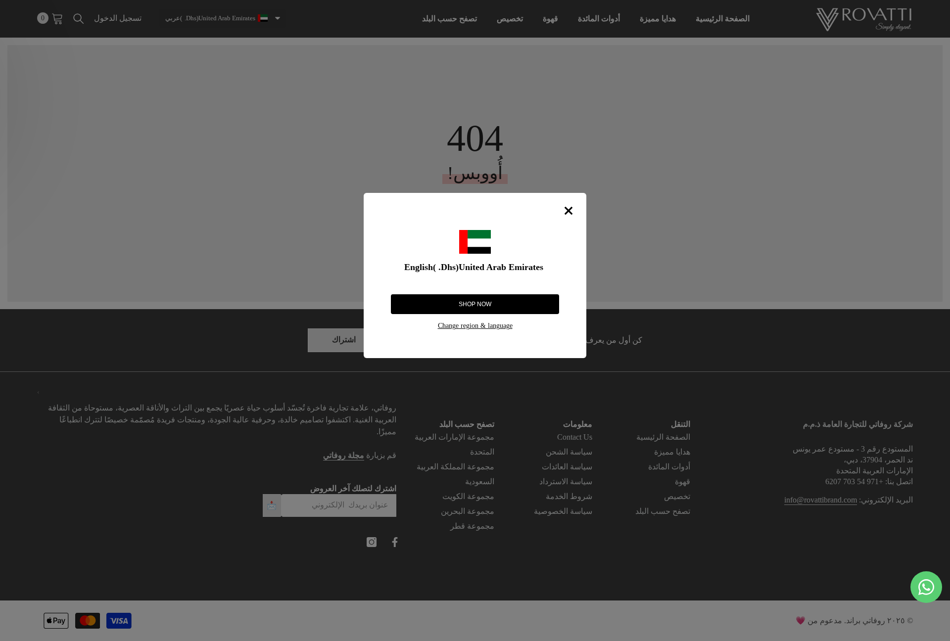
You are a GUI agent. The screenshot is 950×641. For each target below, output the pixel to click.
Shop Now (475, 304)
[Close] (568, 211)
